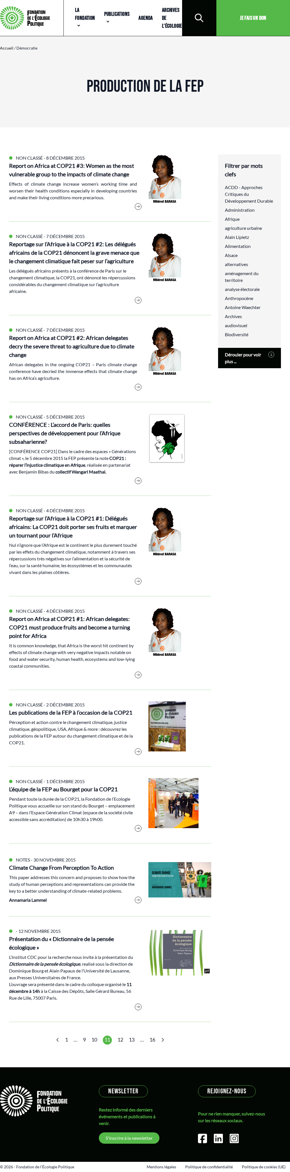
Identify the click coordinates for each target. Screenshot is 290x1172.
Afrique (232, 219)
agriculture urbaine (243, 228)
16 (152, 1039)
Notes (23, 859)
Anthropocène (239, 298)
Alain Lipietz (237, 237)
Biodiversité (236, 334)
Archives (233, 316)
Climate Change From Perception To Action (61, 867)
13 (132, 1039)
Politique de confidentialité (209, 1166)
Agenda (145, 18)
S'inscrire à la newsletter (129, 1138)
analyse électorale (242, 289)
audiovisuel (236, 325)
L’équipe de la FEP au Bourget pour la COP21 (63, 789)
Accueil (6, 48)
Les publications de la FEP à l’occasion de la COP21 (71, 712)
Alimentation (238, 246)
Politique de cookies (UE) (263, 1166)
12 (120, 1039)
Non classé (29, 157)
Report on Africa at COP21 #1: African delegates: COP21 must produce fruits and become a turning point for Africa (69, 627)
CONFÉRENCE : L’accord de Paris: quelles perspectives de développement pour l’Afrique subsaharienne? (64, 433)
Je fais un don (253, 18)
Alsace (231, 255)
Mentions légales (161, 1166)
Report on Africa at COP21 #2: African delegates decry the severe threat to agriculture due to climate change (71, 346)
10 (94, 1039)
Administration (240, 210)
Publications (117, 14)
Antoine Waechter (243, 307)
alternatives (236, 264)
